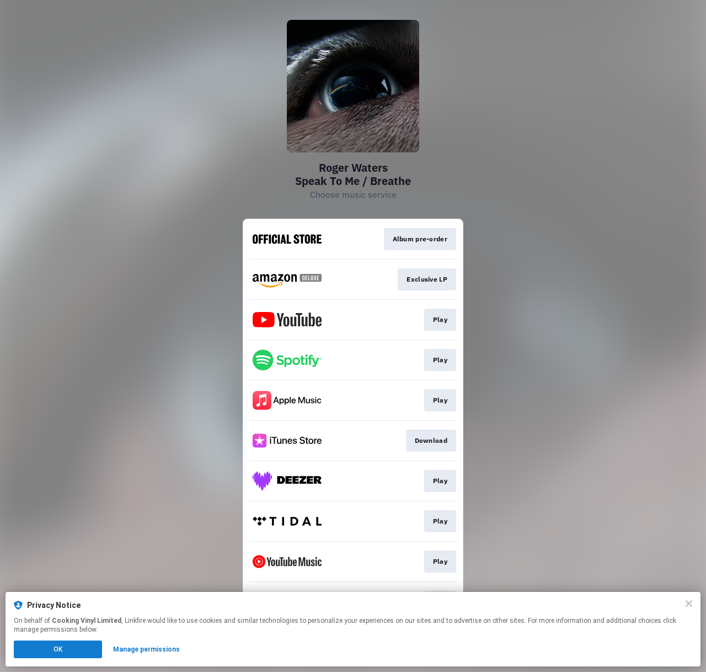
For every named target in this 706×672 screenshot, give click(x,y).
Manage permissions (146, 649)
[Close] (689, 603)
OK (58, 649)
